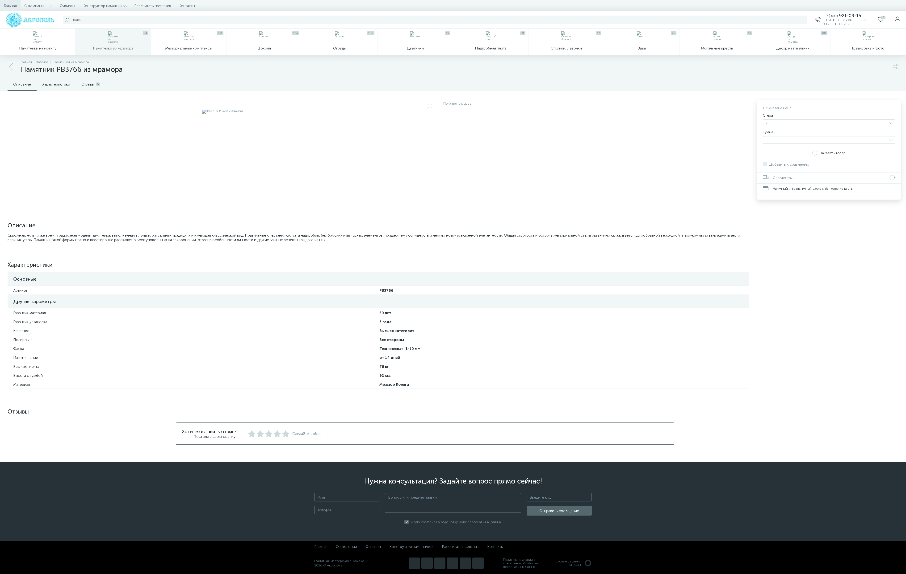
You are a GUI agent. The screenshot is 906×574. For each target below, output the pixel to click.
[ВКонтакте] (439, 563)
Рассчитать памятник (152, 6)
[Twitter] (452, 563)
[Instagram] (414, 563)
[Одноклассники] (478, 563)
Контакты (187, 6)
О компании (35, 6)
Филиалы (67, 6)
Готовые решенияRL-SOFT (567, 563)
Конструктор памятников (105, 6)
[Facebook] (465, 563)
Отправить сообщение (559, 510)
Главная (10, 6)
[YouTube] (427, 563)
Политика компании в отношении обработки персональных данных (520, 563)
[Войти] (897, 19)
